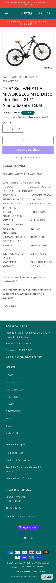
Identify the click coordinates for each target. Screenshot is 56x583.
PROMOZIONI (13, 411)
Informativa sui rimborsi (33, 567)
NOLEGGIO (12, 397)
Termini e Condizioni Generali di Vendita (24, 469)
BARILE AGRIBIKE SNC (26, 563)
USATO (10, 404)
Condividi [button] (10, 306)
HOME (9, 375)
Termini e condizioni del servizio (30, 572)
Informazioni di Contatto (19, 478)
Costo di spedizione (26, 117)
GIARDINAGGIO (15, 389)
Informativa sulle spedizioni (24, 577)
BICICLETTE (13, 382)
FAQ (8, 418)
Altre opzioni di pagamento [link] (28, 157)
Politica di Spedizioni (17, 460)
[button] (6, 13)
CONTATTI (12, 433)
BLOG (9, 425)
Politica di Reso (14, 453)
